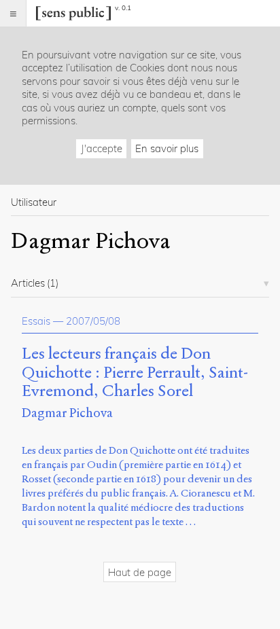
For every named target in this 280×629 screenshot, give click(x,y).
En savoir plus (166, 148)
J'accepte (101, 148)
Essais (36, 320)
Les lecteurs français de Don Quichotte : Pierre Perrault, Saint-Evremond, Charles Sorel (135, 372)
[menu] (13, 13)
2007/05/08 (93, 320)
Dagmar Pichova (67, 412)
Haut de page (139, 572)
